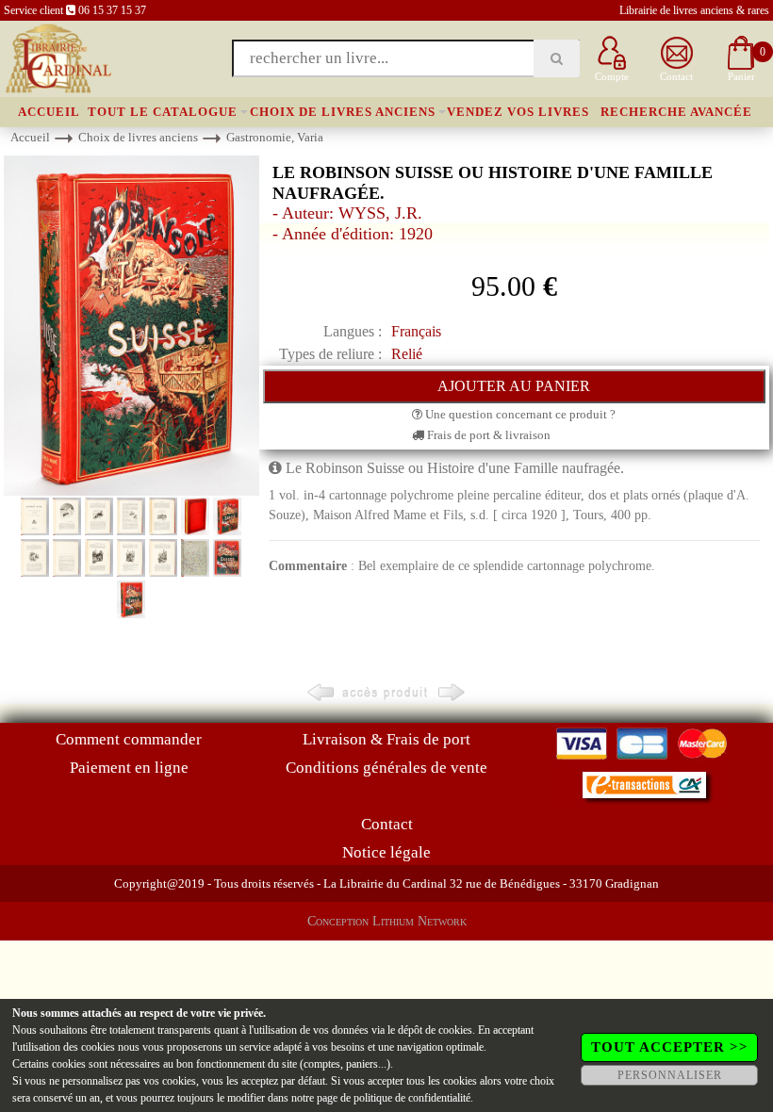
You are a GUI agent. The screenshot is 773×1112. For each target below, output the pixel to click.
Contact (387, 824)
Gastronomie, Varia (274, 137)
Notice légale (386, 852)
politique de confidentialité (412, 1097)
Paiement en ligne (129, 768)
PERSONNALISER (669, 1075)
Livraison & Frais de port (386, 739)
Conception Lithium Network (387, 921)
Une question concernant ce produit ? (519, 414)
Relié (406, 354)
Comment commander (129, 739)
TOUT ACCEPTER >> (669, 1047)
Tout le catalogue (163, 112)
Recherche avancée (676, 112)
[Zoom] (131, 325)
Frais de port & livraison (487, 435)
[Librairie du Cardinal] (57, 57)
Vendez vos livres (518, 112)
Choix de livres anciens (343, 112)
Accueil (49, 112)
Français (416, 331)
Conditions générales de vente (386, 768)
